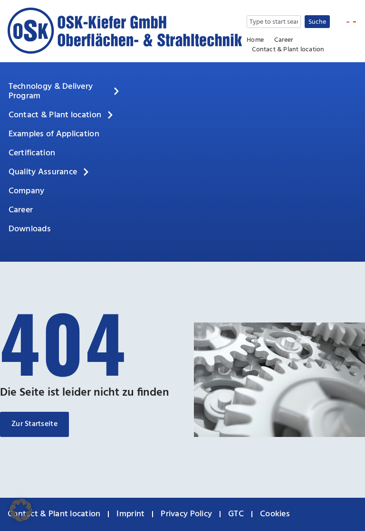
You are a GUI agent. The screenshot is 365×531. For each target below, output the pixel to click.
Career (283, 40)
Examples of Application (54, 134)
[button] (21, 510)
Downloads (30, 229)
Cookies (275, 514)
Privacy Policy (186, 514)
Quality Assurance (43, 172)
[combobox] (274, 21)
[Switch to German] (354, 22)
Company (27, 191)
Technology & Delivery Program (51, 91)
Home (255, 40)
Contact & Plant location (288, 50)
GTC (236, 514)
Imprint (130, 514)
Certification (32, 153)
